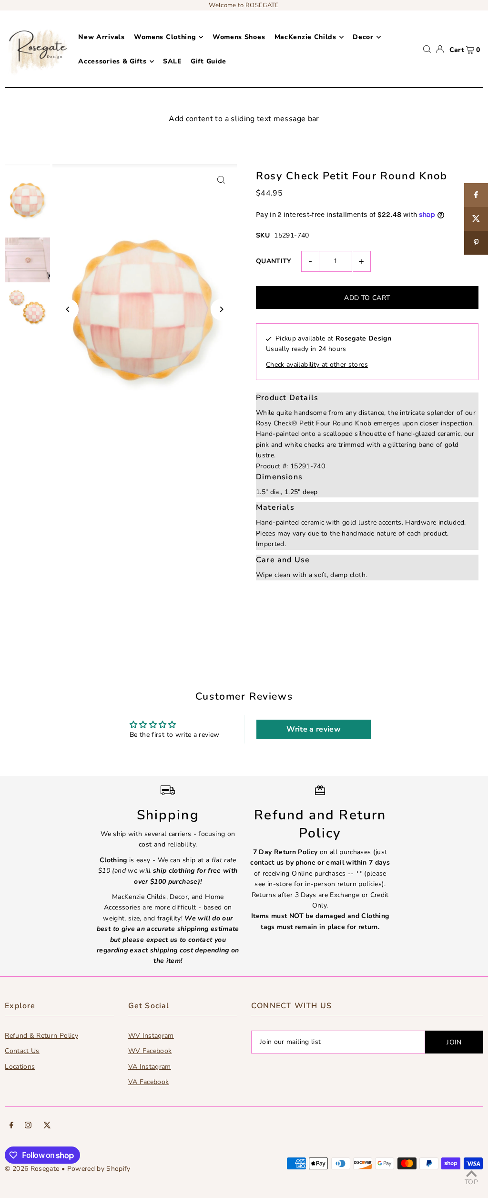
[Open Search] (427, 49)
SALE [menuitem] (172, 61)
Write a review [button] (313, 729)
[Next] (221, 309)
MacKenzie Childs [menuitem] (305, 36)
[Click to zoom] (221, 179)
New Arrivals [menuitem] (101, 36)
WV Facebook (150, 1050)
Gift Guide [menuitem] (208, 61)
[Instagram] (28, 1126)
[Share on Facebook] (476, 195)
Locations (20, 1066)
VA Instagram (149, 1066)
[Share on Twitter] (476, 219)
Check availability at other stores (317, 364)
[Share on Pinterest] (476, 243)
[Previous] (68, 309)
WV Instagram (151, 1035)
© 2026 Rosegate (32, 1168)
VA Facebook (148, 1081)
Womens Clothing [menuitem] (165, 36)
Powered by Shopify (99, 1168)
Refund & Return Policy (41, 1035)
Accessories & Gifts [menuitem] (112, 61)
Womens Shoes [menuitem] (239, 36)
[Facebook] (11, 1126)
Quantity (274, 261)
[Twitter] (47, 1126)
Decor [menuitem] (363, 36)
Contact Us (22, 1050)
